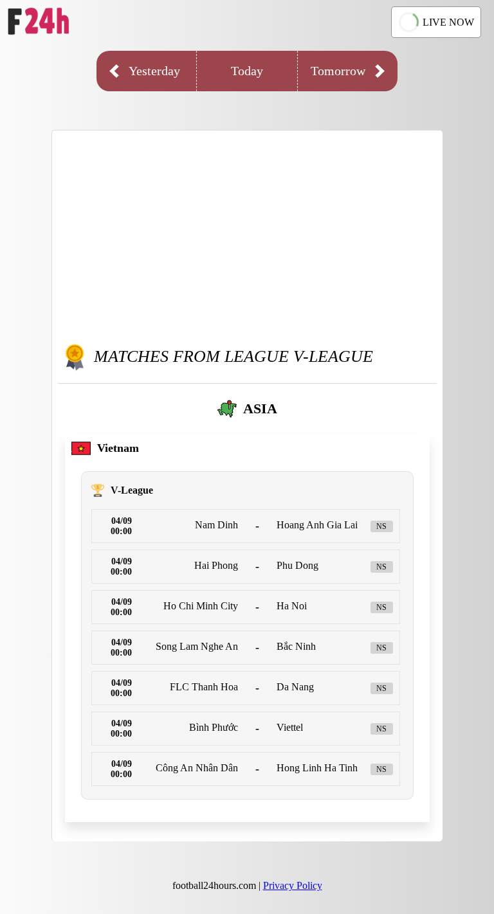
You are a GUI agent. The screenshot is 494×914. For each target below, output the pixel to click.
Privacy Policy (292, 885)
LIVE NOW (448, 22)
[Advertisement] (247, 233)
